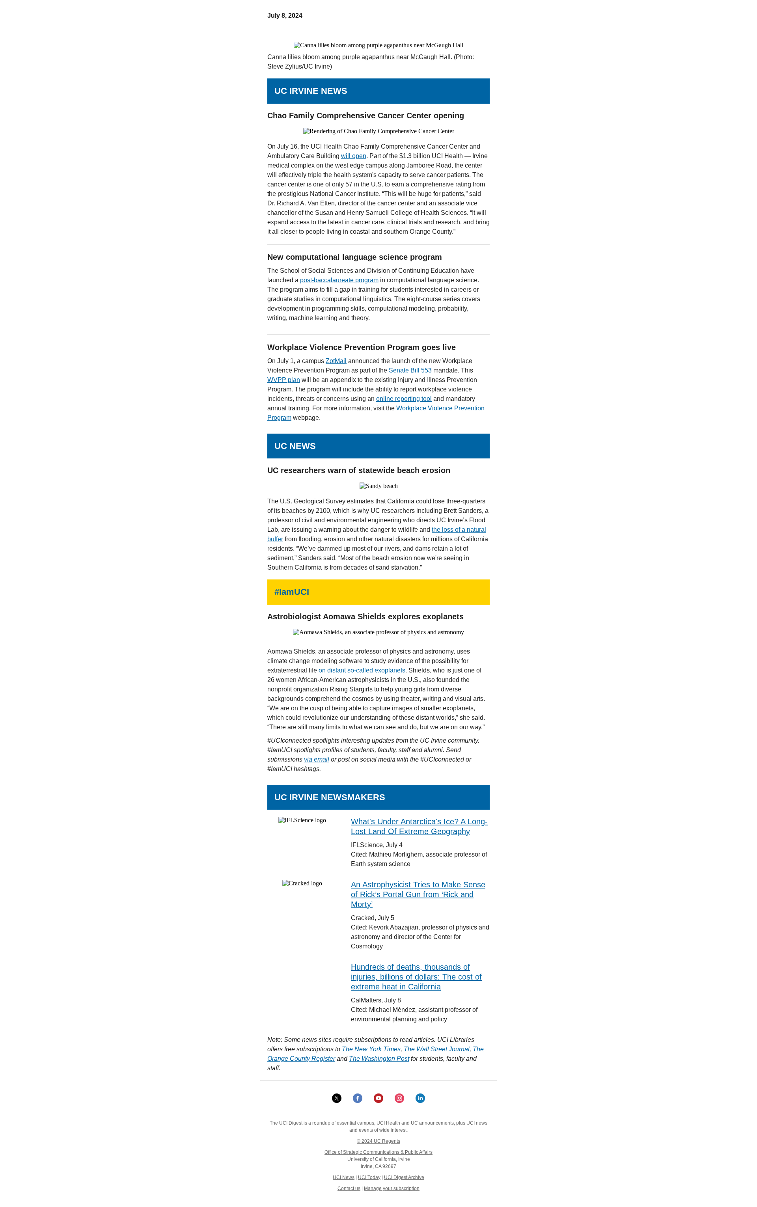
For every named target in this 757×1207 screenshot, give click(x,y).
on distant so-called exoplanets (362, 670)
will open (353, 156)
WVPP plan (283, 379)
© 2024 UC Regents (378, 1141)
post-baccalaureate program (339, 280)
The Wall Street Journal (437, 1049)
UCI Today (369, 1177)
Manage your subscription (392, 1188)
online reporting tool (404, 398)
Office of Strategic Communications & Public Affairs (378, 1152)
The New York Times (371, 1049)
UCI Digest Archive (404, 1177)
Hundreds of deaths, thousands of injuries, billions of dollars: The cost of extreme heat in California (416, 977)
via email (316, 759)
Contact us (348, 1188)
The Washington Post (379, 1058)
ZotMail (336, 361)
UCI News (343, 1177)
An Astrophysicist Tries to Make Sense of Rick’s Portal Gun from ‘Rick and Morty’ (418, 894)
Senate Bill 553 (410, 370)
